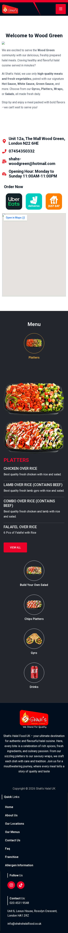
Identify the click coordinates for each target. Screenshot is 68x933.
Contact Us (12, 840)
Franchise (11, 857)
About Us (11, 815)
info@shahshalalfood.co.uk (24, 923)
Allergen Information (19, 865)
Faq (7, 848)
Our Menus (12, 832)
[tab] (34, 346)
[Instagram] (11, 885)
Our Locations (14, 823)
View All (15, 547)
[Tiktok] (20, 885)
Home (9, 807)
